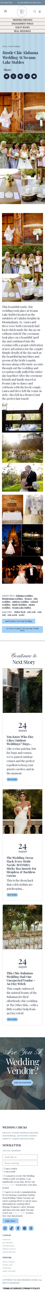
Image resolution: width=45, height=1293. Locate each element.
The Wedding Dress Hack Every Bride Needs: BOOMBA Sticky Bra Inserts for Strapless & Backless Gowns (21, 867)
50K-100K (12, 614)
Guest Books (22, 27)
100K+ (22, 614)
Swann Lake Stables (21, 607)
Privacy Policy (8, 1184)
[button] (6, 76)
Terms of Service (12, 1288)
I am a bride (10, 1171)
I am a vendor (11, 1168)
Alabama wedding (24, 595)
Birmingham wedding (12, 598)
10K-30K (31, 611)
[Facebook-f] (18, 1228)
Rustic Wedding (19, 604)
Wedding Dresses (22, 20)
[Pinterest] (24, 1228)
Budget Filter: (7, 612)
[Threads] (31, 1228)
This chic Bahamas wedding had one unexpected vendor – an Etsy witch (21, 978)
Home (4, 46)
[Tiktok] (11, 1228)
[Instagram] (5, 1228)
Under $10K (20, 611)
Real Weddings (22, 31)
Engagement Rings (22, 23)
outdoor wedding (20, 601)
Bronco (28, 598)
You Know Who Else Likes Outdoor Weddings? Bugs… (20, 740)
